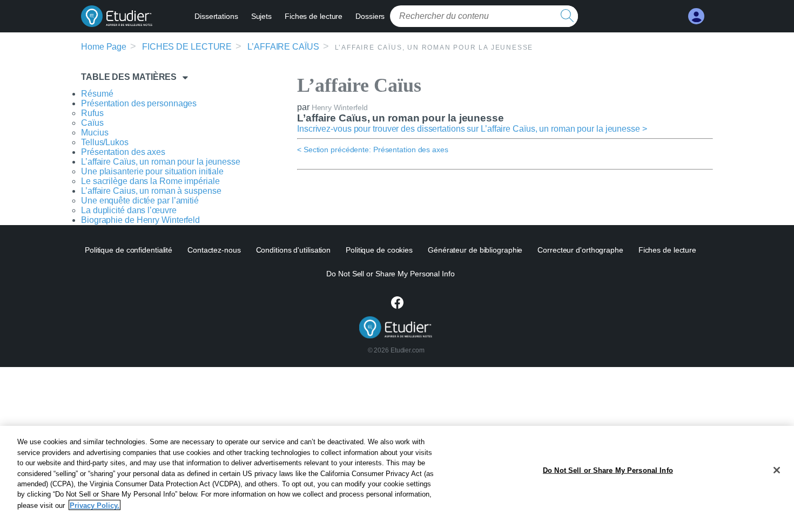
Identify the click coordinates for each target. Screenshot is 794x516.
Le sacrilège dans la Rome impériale (150, 181)
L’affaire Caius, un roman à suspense (151, 190)
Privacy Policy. (94, 505)
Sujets (261, 16)
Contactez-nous (214, 250)
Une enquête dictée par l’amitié (140, 200)
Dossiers (370, 16)
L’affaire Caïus (283, 46)
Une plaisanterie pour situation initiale (152, 171)
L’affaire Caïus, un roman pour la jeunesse (160, 161)
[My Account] (696, 16)
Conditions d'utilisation (293, 250)
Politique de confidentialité (128, 250)
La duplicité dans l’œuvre (129, 210)
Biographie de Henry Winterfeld (140, 220)
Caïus (92, 122)
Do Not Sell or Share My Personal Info (608, 470)
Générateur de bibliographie (475, 250)
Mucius (94, 132)
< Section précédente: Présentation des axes (372, 149)
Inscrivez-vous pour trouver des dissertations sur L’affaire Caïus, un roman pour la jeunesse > (472, 128)
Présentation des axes (123, 152)
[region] (397, 471)
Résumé (97, 93)
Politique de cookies (379, 250)
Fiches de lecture (313, 16)
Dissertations (216, 16)
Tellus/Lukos (105, 142)
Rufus (92, 113)
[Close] (777, 470)
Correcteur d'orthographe (580, 250)
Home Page (103, 46)
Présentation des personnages (139, 103)
